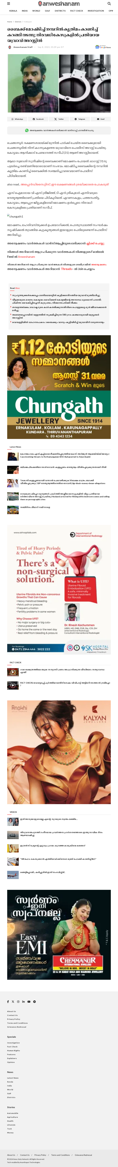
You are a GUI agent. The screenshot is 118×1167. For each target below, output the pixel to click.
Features (11, 1054)
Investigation (96, 11)
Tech (9, 1129)
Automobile (12, 1113)
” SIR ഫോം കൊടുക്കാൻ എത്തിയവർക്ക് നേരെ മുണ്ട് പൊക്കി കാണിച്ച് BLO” (58, 859)
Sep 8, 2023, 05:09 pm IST (51, 47)
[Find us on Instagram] (18, 1001)
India (25, 11)
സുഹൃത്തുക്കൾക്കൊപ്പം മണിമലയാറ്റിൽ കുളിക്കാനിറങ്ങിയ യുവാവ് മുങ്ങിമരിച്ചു (56, 295)
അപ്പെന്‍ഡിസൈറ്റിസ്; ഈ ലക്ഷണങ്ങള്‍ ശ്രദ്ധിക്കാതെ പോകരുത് (64, 184)
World (36, 11)
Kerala (13, 11)
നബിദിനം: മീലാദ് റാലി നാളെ (35, 507)
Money (10, 1133)
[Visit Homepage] (59, 3)
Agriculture (12, 1117)
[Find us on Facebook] (8, 1001)
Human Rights (13, 1050)
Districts (60, 11)
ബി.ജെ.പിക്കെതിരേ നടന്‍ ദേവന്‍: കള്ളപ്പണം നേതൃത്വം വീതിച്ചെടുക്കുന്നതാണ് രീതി (63, 467)
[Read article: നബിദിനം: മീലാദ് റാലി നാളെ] (13, 510)
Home (9, 22)
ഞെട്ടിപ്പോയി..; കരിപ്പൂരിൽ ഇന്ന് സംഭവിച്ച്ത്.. (42, 872)
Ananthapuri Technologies (30, 1162)
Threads (66, 269)
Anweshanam (26, 256)
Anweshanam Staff (23, 47)
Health (10, 1121)
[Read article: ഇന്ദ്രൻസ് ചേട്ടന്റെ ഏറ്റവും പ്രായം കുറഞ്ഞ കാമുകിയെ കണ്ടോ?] (13, 848)
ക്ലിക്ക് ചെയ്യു (95, 243)
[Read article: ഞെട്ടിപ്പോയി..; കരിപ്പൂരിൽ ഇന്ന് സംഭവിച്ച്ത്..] (13, 875)
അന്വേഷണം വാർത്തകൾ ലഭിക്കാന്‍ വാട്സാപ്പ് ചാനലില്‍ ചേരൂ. (62, 130)
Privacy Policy (13, 1019)
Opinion (11, 1062)
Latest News (13, 1078)
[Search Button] (109, 3)
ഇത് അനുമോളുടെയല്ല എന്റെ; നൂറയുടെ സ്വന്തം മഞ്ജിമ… (49, 819)
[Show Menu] (8, 3)
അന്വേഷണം (99, 264)
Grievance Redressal (16, 1027)
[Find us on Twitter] (13, 1001)
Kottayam (28, 22)
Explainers (12, 1058)
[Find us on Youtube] (28, 1001)
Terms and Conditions (17, 1023)
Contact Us (12, 1015)
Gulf (47, 11)
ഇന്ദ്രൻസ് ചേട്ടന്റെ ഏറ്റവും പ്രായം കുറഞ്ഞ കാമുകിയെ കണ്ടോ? (52, 845)
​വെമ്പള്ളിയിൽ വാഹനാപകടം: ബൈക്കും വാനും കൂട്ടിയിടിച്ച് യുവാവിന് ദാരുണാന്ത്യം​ (58, 322)
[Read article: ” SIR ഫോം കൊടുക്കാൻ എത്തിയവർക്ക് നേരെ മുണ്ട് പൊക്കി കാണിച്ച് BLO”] (13, 862)
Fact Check (76, 11)
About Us (11, 1011)
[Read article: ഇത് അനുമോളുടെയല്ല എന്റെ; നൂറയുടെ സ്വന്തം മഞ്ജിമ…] (13, 822)
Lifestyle (11, 1125)
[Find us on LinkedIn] (23, 1001)
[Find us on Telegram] (34, 1001)
